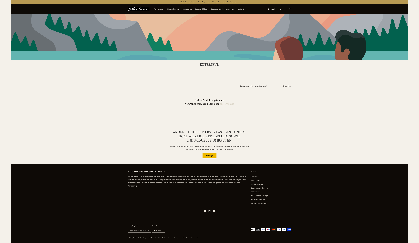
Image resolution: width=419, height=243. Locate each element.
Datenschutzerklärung (170, 238)
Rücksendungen (258, 200)
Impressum (255, 192)
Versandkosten (257, 184)
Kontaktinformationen (194, 238)
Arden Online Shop (139, 238)
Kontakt (254, 177)
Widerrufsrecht (154, 238)
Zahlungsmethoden (259, 188)
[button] (159, 9)
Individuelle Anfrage (259, 196)
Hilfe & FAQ (255, 180)
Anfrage (209, 156)
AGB (182, 238)
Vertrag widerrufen (259, 203)
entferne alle (227, 104)
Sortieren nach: (246, 86)
